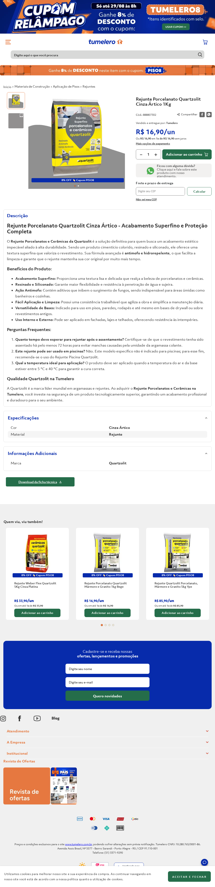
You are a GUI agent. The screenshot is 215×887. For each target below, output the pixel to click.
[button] (204, 863)
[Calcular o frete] (199, 191)
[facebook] (202, 114)
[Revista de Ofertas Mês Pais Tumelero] (40, 803)
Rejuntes (89, 86)
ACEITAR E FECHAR (189, 877)
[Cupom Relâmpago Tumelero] (107, 17)
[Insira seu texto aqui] (3, 718)
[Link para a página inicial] (7, 86)
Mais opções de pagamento (153, 143)
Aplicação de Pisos (66, 86)
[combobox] (107, 54)
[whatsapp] (209, 114)
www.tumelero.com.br (78, 844)
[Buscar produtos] (200, 54)
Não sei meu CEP (146, 199)
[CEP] (160, 188)
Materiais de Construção (32, 86)
